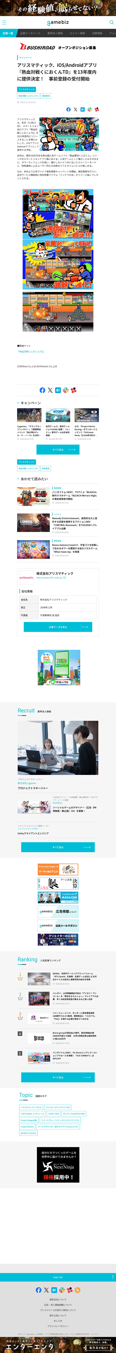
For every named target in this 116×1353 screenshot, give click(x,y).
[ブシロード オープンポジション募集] (58, 46)
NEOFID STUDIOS (28, 1133)
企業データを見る (58, 627)
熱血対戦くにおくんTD (28, 95)
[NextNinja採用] (58, 1165)
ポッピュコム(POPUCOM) (74, 1113)
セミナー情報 (77, 33)
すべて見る (58, 449)
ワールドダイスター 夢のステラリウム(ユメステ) (58, 1126)
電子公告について (58, 1315)
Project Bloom (27, 1126)
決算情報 (97, 33)
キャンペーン (25, 57)
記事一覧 (8, 33)
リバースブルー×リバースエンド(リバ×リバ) (60, 1120)
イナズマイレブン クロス (31, 1107)
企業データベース (30, 33)
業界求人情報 (55, 33)
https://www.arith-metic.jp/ (49, 577)
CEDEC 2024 (53, 1113)
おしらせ (58, 1320)
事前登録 (45, 95)
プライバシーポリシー (58, 1326)
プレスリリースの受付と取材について (58, 1310)
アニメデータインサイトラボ (58, 1107)
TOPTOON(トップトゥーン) (32, 1113)
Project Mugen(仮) (29, 1120)
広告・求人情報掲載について (58, 1304)
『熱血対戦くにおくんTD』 (31, 351)
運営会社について (58, 1299)
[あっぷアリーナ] (59, 667)
